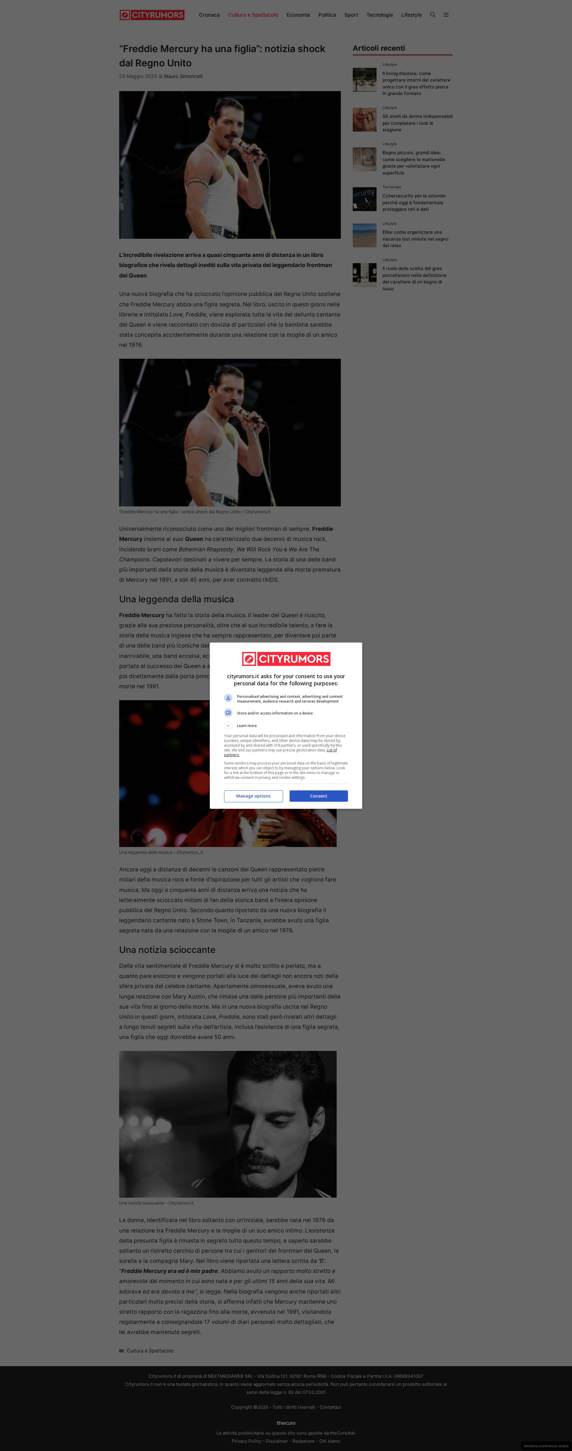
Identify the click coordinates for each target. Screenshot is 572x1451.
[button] (286, 726)
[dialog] (286, 725)
